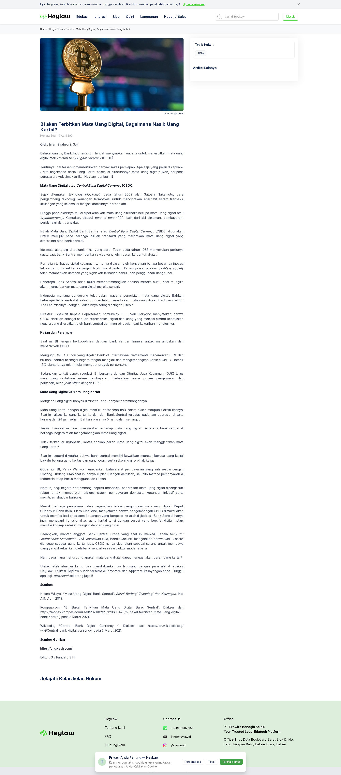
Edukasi (82, 17)
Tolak (211, 761)
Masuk (290, 16)
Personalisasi (193, 761)
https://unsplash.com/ (56, 648)
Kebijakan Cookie (145, 766)
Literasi (100, 17)
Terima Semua (231, 761)
